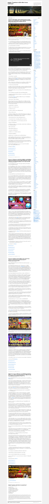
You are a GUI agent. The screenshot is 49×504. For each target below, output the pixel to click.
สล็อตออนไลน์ (15, 496)
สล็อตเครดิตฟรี (35, 220)
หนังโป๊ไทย (34, 41)
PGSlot (14, 495)
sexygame (35, 135)
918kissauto (37, 210)
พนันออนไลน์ (12, 496)
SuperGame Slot (35, 141)
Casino (13, 497)
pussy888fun (34, 214)
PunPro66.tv (23, 495)
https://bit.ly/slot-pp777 (11, 245)
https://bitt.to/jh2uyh (10, 151)
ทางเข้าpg (35, 155)
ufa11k (34, 144)
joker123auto (35, 100)
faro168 (34, 90)
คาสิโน (10, 498)
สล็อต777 (17, 78)
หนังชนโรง (34, 27)
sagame (38, 214)
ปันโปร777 (13, 397)
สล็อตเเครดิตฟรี (35, 176)
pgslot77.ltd (16, 495)
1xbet (34, 75)
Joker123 (15, 497)
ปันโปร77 (14, 387)
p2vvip (34, 109)
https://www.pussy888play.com (36, 22)
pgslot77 (35, 117)
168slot (34, 72)
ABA (29, 496)
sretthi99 (35, 139)
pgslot (34, 42)
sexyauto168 (35, 134)
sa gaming (34, 20)
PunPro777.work (29, 495)
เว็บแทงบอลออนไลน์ (36, 187)
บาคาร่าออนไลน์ (17, 498)
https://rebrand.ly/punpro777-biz (12, 362)
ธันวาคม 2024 (35, 203)
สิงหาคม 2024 (35, 206)
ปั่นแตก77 (35, 159)
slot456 (34, 30)
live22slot (35, 103)
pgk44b (34, 115)
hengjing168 (34, 211)
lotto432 (34, 105)
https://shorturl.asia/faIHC (11, 367)
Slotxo (9, 498)
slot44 (34, 35)
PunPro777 (11, 371)
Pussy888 (35, 126)
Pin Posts (9, 15)
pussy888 (34, 38)
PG (11, 495)
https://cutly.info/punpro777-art (11, 149)
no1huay (20, 497)
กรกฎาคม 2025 (35, 199)
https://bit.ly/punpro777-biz (11, 360)
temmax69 (35, 143)
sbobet (34, 132)
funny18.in (35, 93)
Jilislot (34, 97)
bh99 (34, 84)
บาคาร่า (15, 498)
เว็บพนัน (20, 496)
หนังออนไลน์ (35, 179)
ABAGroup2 (9, 497)
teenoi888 (35, 142)
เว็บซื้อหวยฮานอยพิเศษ (36, 184)
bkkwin (34, 85)
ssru (34, 140)
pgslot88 (34, 45)
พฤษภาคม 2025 (35, 200)
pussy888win (36, 214)
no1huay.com (9, 495)
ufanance (35, 149)
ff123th (34, 91)
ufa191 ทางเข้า (35, 145)
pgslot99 (39, 213)
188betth (35, 74)
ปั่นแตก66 (35, 158)
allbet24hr (35, 80)
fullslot (34, 26)
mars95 (34, 106)
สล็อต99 (35, 170)
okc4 (34, 108)
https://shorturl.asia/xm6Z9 (11, 153)
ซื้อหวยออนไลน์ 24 (35, 153)
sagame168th (35, 130)
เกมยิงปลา (18, 496)
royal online (35, 129)
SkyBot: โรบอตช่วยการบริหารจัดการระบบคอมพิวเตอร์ (18, 3)
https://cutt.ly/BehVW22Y (11, 478)
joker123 (34, 21)
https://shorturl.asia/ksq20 (11, 252)
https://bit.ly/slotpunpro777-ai (11, 460)
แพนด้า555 (35, 188)
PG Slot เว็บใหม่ (35, 111)
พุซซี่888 (35, 160)
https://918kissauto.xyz (35, 19)
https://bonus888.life (35, 36)
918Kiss (28, 496)
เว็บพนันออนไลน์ (22, 496)
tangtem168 (39, 215)
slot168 (34, 29)
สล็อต (17, 217)
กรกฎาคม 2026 (35, 191)
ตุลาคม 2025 (35, 197)
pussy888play (35, 127)
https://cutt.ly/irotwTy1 (10, 250)
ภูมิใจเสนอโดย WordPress (36, 502)
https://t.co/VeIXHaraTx (12, 254)
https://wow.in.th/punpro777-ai (11, 463)
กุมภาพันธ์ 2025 (35, 202)
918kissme (35, 78)
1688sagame (35, 71)
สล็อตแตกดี (35, 177)
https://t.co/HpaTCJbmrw (13, 480)
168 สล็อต (35, 70)
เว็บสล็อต (35, 186)
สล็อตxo (34, 171)
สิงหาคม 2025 (35, 198)
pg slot (34, 47)
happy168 (35, 94)
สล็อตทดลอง (34, 40)
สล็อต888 (34, 37)
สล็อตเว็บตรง (22, 266)
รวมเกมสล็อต (35, 163)
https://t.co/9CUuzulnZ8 (12, 369)
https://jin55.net (34, 33)
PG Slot (12, 495)
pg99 (34, 112)
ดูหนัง (34, 154)
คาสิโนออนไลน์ (12, 498)
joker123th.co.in (35, 101)
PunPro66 (21, 495)
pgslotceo (35, 120)
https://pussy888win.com (35, 23)
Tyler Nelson (15, 22)
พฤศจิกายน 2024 (35, 204)
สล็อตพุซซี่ (35, 172)
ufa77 (34, 146)
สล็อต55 (35, 166)
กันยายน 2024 (35, 205)
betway (34, 46)
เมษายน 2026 (35, 193)
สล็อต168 (38, 218)
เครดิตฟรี (35, 182)
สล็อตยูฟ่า (35, 173)
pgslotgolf (35, 121)
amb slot (34, 82)
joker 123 (34, 32)
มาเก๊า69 (35, 162)
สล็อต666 (35, 167)
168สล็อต (35, 73)
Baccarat (12, 497)
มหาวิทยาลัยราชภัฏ (36, 161)
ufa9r (34, 148)
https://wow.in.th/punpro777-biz (12, 364)
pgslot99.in (19, 495)
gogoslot (34, 48)
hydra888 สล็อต (35, 96)
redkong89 (35, 128)
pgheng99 (35, 114)
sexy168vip (35, 133)
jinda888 (38, 211)
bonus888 (35, 87)
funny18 (34, 92)
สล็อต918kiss (35, 169)
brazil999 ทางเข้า (35, 88)
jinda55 (37, 211)
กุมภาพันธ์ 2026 (35, 194)
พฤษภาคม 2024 (35, 207)
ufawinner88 (35, 150)
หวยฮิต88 (35, 180)
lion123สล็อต (35, 102)
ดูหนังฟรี (34, 28)
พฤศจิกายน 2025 (35, 196)
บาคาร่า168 (34, 39)
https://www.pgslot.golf (35, 24)
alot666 (34, 81)
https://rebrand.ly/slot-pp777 (11, 247)
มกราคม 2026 (35, 195)
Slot (34, 136)
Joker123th (18, 497)
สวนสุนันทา (35, 178)
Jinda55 (34, 98)
